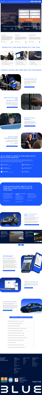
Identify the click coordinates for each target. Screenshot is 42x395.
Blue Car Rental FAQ (16, 359)
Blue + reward (27, 1)
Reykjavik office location (35, 364)
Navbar (4, 1)
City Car (24, 359)
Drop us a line (31, 193)
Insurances (15, 360)
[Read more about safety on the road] (10, 121)
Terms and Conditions (16, 365)
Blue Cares (33, 361)
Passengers (24, 362)
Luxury (24, 364)
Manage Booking (35, 1)
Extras (15, 363)
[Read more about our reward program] (31, 141)
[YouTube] (40, 381)
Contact (19, 1)
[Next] (22, 245)
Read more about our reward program (12, 146)
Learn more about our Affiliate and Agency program (31, 224)
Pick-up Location (20, 16)
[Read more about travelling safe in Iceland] (31, 263)
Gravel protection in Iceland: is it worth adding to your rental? (4, 232)
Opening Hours (34, 365)
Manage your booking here (28, 287)
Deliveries (15, 364)
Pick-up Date (20, 11)
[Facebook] (36, 381)
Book (8, 1)
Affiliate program (34, 359)
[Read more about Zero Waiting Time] (31, 102)
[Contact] (34, 381)
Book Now (29, 20)
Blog (24, 1)
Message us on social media (20, 194)
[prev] (1, 38)
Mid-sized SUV (25, 360)
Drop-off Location (31, 16)
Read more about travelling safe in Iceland (9, 270)
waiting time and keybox (11, 99)
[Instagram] (33, 381)
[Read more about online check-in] (10, 82)
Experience (21, 1)
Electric (24, 363)
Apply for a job (34, 362)
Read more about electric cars (7, 310)
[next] (40, 38)
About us (33, 360)
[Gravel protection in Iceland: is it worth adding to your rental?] (16, 236)
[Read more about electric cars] (31, 306)
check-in (30, 79)
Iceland (15, 361)
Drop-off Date (31, 11)
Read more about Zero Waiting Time (12, 107)
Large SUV (24, 361)
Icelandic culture (16, 370)
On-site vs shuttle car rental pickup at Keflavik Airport (29, 232)
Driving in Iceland (16, 362)
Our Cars (11, 1)
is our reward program (11, 137)
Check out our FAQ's (8, 193)
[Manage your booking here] (10, 285)
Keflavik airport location (35, 363)
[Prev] (19, 245)
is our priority (29, 118)
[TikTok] (38, 381)
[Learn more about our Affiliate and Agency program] (10, 219)
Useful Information (15, 1)
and (30, 215)
